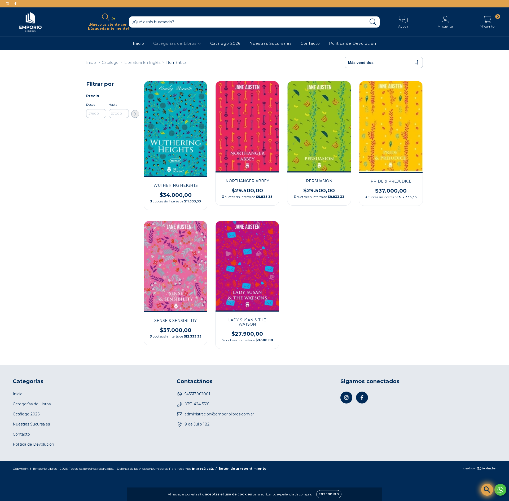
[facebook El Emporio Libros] (15, 3)
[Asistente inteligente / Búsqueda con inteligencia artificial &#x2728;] (487, 490)
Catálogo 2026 (225, 43)
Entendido (329, 494)
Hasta (113, 105)
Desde (90, 105)
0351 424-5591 (197, 404)
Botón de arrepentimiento (242, 469)
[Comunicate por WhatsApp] (500, 490)
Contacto (310, 43)
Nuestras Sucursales (270, 43)
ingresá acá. (203, 469)
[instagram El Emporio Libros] (8, 3)
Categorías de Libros (175, 43)
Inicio (138, 43)
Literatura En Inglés (142, 62)
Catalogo (110, 62)
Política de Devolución (352, 43)
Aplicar (135, 114)
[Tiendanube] (479, 469)
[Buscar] (373, 22)
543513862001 (197, 394)
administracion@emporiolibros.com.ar (219, 414)
